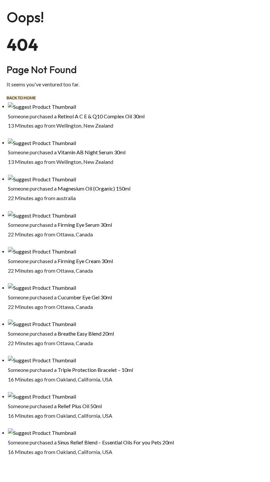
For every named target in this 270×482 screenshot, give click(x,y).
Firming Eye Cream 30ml (85, 261)
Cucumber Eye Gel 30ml (85, 297)
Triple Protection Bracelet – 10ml (95, 370)
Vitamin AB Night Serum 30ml (91, 152)
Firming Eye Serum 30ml (85, 225)
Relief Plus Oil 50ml (80, 406)
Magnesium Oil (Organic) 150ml (94, 188)
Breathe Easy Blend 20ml (86, 333)
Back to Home (21, 98)
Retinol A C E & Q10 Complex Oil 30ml (101, 116)
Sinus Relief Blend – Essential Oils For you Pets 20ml (116, 442)
